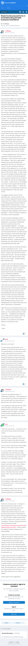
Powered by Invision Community (14, 643)
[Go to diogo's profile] (2, 340)
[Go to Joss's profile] (2, 425)
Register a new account (14, 602)
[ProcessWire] (8, 3)
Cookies (17, 642)
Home (2, 8)
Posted (9, 32)
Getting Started (14, 25)
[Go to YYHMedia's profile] (2, 31)
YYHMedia (6, 24)
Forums (8, 8)
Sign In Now (14, 614)
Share (7, 622)
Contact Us (11, 642)
